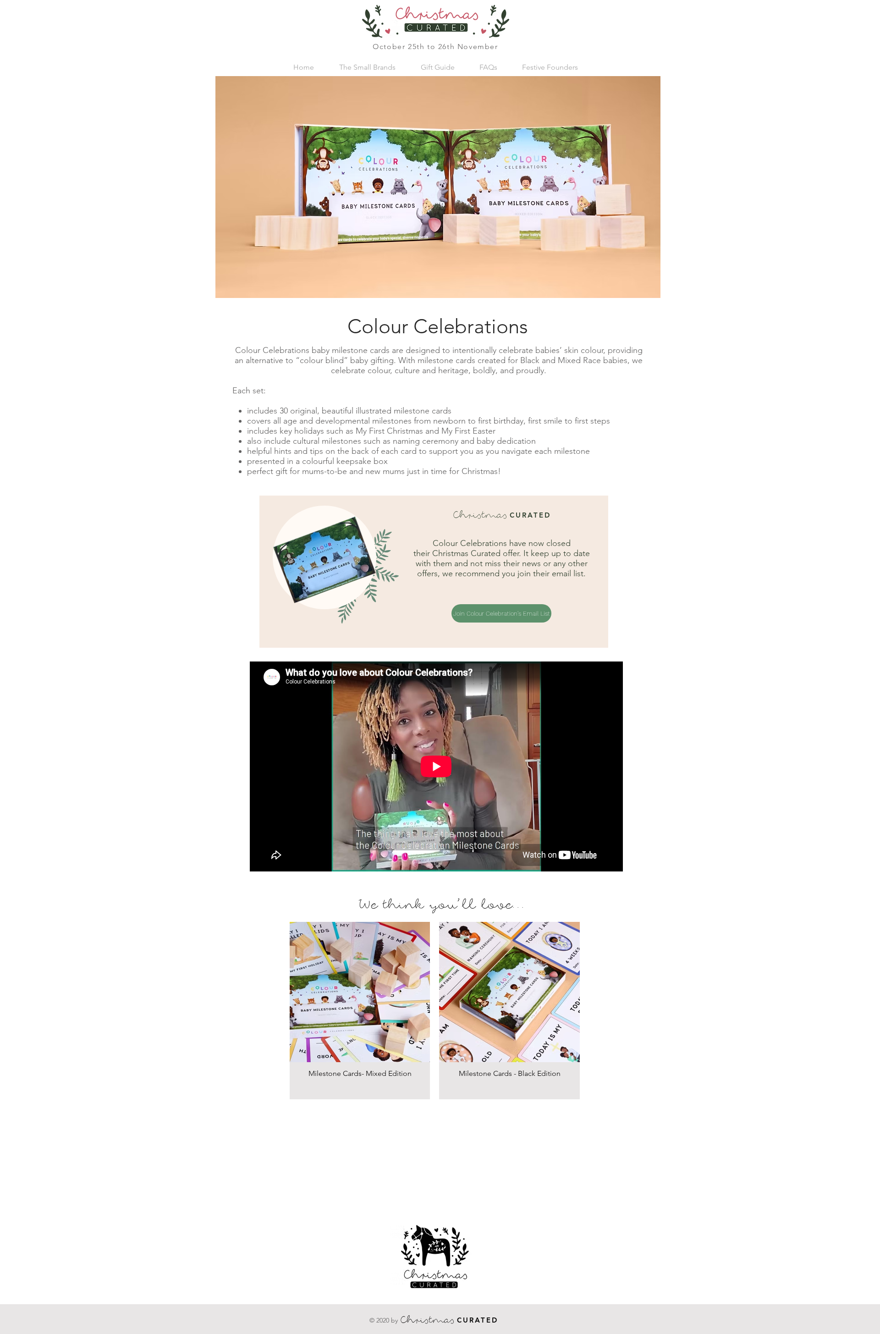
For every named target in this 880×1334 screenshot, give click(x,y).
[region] (433, 572)
